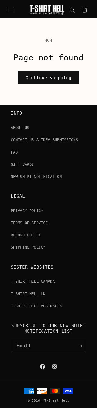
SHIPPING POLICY (28, 247)
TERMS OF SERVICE (29, 223)
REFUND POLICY (26, 235)
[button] (11, 10)
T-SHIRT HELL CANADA (33, 281)
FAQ (14, 152)
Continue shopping (48, 77)
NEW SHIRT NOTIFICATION (36, 176)
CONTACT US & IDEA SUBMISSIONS (44, 140)
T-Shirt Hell (56, 400)
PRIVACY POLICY (27, 210)
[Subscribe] (80, 346)
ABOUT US (20, 127)
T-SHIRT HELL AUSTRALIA (36, 306)
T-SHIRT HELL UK (28, 294)
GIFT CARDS (22, 164)
